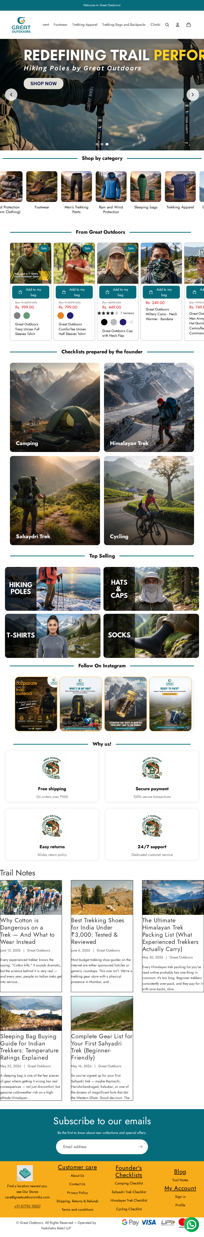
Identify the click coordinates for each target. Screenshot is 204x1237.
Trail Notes (180, 1180)
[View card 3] (126, 704)
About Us (77, 1175)
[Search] (167, 24)
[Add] (174, 276)
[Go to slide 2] (102, 144)
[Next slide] (193, 94)
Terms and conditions (77, 1209)
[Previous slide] (11, 94)
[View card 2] (81, 704)
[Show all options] (131, 322)
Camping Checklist (129, 1183)
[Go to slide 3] (106, 144)
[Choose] (43, 276)
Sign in (180, 1196)
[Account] (177, 24)
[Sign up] (140, 1147)
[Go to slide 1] (97, 144)
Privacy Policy (77, 1192)
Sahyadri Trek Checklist (129, 1191)
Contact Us (77, 1183)
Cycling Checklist (129, 1209)
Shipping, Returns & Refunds (77, 1201)
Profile (180, 1205)
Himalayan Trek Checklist (128, 1200)
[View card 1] (36, 704)
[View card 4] (170, 704)
